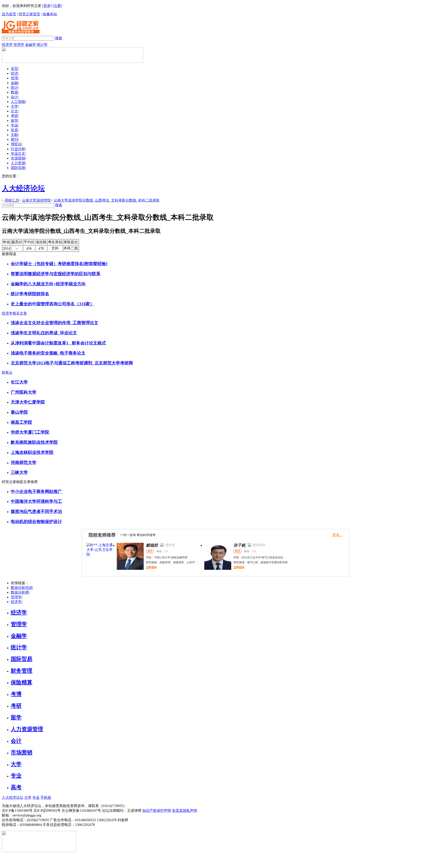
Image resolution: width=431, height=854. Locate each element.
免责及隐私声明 (184, 810)
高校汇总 (12, 200)
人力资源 (18, 163)
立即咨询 (121, 567)
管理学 (18, 45)
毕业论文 (18, 153)
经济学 (7, 45)
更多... (337, 535)
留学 (14, 120)
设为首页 (9, 14)
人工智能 (18, 102)
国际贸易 (18, 168)
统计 (14, 87)
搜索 (58, 38)
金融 (14, 83)
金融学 (30, 45)
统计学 (42, 45)
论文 (14, 111)
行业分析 (18, 149)
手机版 (45, 797)
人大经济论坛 (12, 797)
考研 (14, 116)
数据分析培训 (21, 588)
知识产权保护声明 (156, 810)
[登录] (47, 6)
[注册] (57, 6)
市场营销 (18, 158)
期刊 (14, 139)
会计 (14, 97)
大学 (14, 106)
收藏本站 (50, 14)
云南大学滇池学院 (36, 200)
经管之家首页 (29, 14)
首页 (14, 69)
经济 (14, 73)
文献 (14, 135)
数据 (14, 92)
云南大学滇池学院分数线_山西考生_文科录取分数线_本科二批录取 (107, 200)
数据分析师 (20, 592)
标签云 (7, 372)
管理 (14, 78)
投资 (14, 130)
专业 (14, 125)
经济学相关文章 (14, 313)
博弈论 (16, 144)
